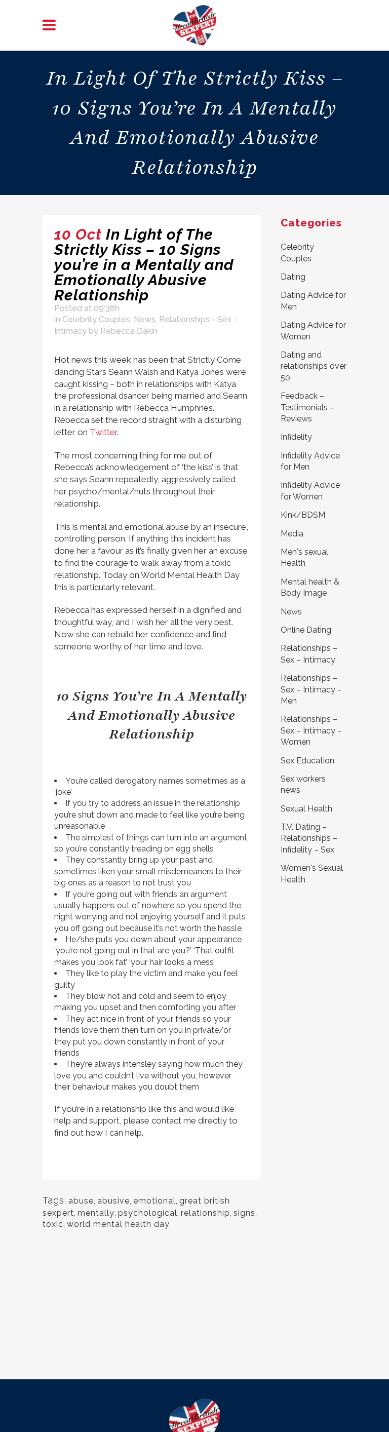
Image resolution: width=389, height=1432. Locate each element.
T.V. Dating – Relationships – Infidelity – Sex (309, 838)
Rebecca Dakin (129, 331)
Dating (293, 277)
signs (244, 1213)
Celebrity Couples (96, 319)
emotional (154, 1201)
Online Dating (306, 630)
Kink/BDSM (303, 515)
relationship (205, 1213)
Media (292, 533)
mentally (95, 1213)
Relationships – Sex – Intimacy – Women (311, 730)
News (144, 319)
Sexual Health (306, 809)
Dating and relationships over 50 (313, 366)
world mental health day (118, 1224)
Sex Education (307, 760)
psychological (147, 1213)
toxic (53, 1224)
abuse (81, 1201)
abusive (113, 1201)
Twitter (103, 432)
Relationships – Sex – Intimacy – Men (311, 689)
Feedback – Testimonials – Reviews (307, 407)
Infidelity (296, 437)
